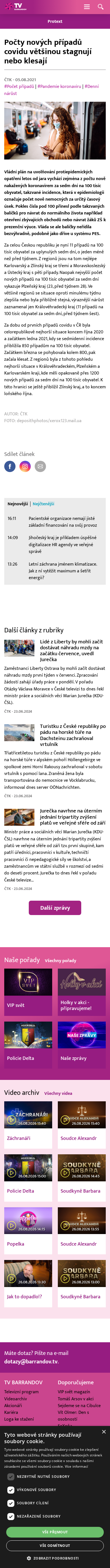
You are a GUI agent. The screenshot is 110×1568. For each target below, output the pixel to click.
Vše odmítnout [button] (55, 1545)
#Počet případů (19, 86)
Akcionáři (13, 1405)
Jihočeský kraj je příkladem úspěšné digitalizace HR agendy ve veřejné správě (62, 544)
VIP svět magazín (74, 1392)
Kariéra (11, 1412)
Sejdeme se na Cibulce (79, 1405)
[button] (55, 1558)
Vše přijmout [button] (55, 1532)
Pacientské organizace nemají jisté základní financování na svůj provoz (63, 522)
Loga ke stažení (19, 1419)
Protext (55, 21)
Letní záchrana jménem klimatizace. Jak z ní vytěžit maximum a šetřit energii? (63, 571)
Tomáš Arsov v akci (76, 1399)
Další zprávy (55, 908)
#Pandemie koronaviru (59, 86)
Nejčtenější (43, 504)
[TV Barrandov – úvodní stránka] (15, 7)
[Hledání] (101, 7)
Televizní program (21, 1392)
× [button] (104, 1432)
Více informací (76, 1466)
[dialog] (55, 1497)
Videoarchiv (15, 1399)
